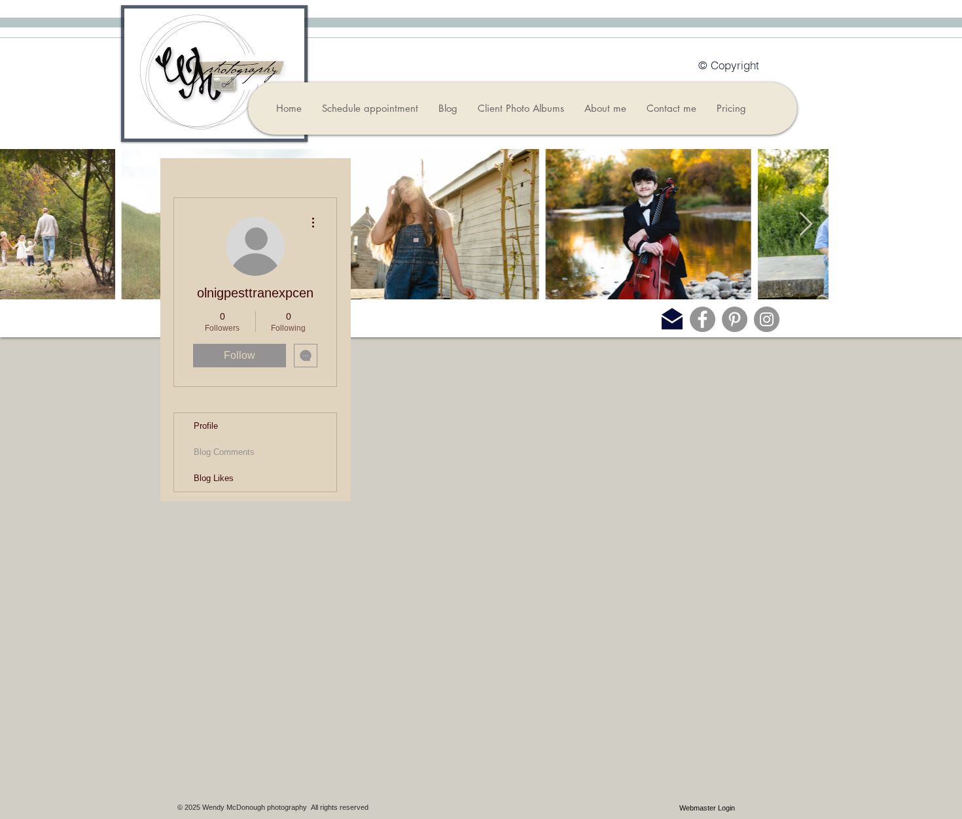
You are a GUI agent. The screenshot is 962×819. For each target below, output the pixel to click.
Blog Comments (224, 452)
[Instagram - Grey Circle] (766, 319)
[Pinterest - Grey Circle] (734, 319)
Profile (206, 426)
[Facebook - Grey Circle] (702, 319)
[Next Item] (805, 224)
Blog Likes (214, 478)
